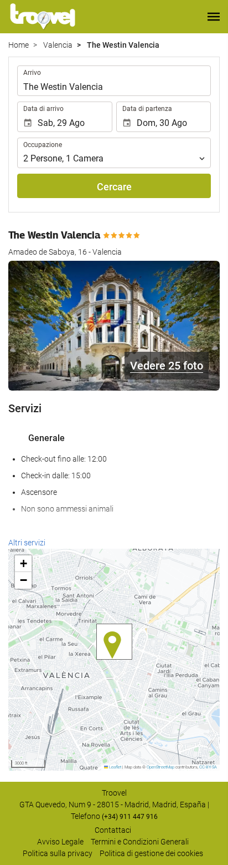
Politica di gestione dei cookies (151, 853)
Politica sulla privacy (57, 853)
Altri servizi (26, 542)
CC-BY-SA (208, 767)
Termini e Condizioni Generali (140, 841)
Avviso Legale (60, 841)
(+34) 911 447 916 (130, 817)
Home (18, 45)
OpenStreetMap (160, 767)
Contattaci (113, 830)
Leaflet (114, 767)
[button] (214, 17)
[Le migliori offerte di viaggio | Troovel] (42, 16)
